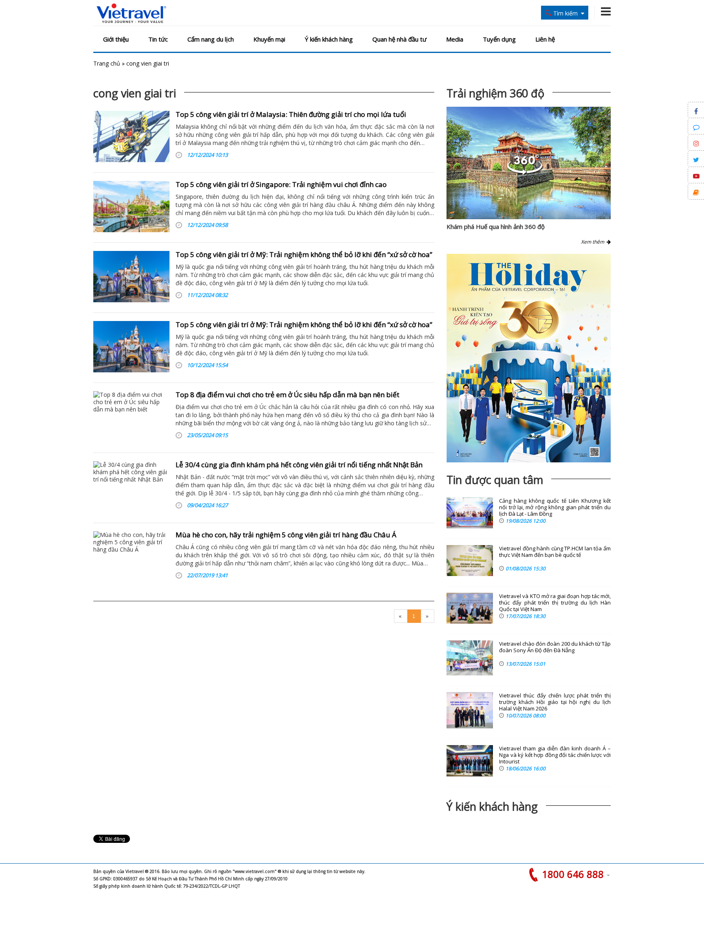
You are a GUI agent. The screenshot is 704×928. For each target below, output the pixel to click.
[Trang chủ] (131, 14)
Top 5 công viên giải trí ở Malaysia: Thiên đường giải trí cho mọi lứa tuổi (291, 114)
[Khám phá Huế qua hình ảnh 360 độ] (524, 172)
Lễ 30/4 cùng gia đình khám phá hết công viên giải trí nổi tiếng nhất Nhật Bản (299, 464)
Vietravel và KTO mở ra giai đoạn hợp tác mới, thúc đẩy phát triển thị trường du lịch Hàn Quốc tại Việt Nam (555, 603)
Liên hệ (545, 39)
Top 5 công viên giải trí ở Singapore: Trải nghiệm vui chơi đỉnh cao (281, 184)
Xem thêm (594, 241)
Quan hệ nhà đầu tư (399, 39)
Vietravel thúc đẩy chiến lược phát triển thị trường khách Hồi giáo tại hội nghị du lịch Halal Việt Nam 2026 (555, 702)
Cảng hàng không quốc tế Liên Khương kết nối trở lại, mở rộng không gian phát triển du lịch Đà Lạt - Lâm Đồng (555, 507)
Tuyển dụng (499, 39)
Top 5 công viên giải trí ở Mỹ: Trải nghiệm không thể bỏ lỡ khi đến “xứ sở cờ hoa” (304, 254)
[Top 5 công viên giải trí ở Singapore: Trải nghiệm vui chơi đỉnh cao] (131, 206)
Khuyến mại (269, 39)
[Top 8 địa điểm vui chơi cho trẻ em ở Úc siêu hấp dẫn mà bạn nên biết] (131, 416)
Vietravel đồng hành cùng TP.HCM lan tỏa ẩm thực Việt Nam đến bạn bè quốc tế (555, 552)
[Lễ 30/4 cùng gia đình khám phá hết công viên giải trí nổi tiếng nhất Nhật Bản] (131, 486)
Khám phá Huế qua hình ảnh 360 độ (496, 226)
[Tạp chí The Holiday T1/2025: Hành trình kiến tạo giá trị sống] (529, 358)
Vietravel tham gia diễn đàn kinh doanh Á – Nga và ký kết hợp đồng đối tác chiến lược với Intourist (555, 755)
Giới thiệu (116, 39)
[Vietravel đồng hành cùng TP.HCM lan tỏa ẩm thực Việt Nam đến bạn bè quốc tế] (470, 560)
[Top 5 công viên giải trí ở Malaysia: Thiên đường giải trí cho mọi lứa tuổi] (131, 136)
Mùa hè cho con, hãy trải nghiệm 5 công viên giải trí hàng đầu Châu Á (286, 534)
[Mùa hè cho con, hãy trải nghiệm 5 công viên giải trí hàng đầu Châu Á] (131, 557)
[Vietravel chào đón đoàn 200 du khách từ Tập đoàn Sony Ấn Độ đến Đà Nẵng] (470, 657)
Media (454, 39)
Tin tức (158, 39)
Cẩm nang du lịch (210, 39)
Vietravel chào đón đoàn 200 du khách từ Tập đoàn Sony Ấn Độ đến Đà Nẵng (555, 647)
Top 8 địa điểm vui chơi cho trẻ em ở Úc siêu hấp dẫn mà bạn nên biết (287, 394)
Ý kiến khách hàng (329, 39)
